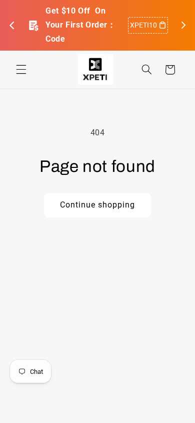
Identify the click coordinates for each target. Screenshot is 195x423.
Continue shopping (98, 204)
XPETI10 (143, 25)
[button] (21, 69)
